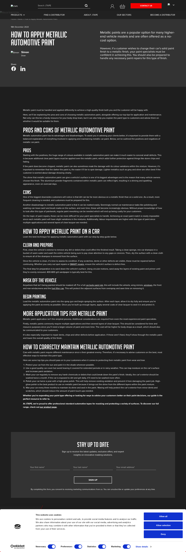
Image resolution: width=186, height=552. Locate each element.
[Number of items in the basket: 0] (122, 6)
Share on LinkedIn (23, 68)
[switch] (78, 546)
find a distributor (54, 15)
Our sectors (124, 15)
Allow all (163, 516)
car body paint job (94, 285)
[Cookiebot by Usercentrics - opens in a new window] (18, 547)
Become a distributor (162, 15)
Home (13, 19)
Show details (142, 546)
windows (148, 285)
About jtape (91, 15)
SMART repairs (77, 264)
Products (16, 15)
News (20, 19)
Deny (163, 534)
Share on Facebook (13, 68)
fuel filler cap (58, 288)
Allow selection (163, 525)
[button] (112, 6)
